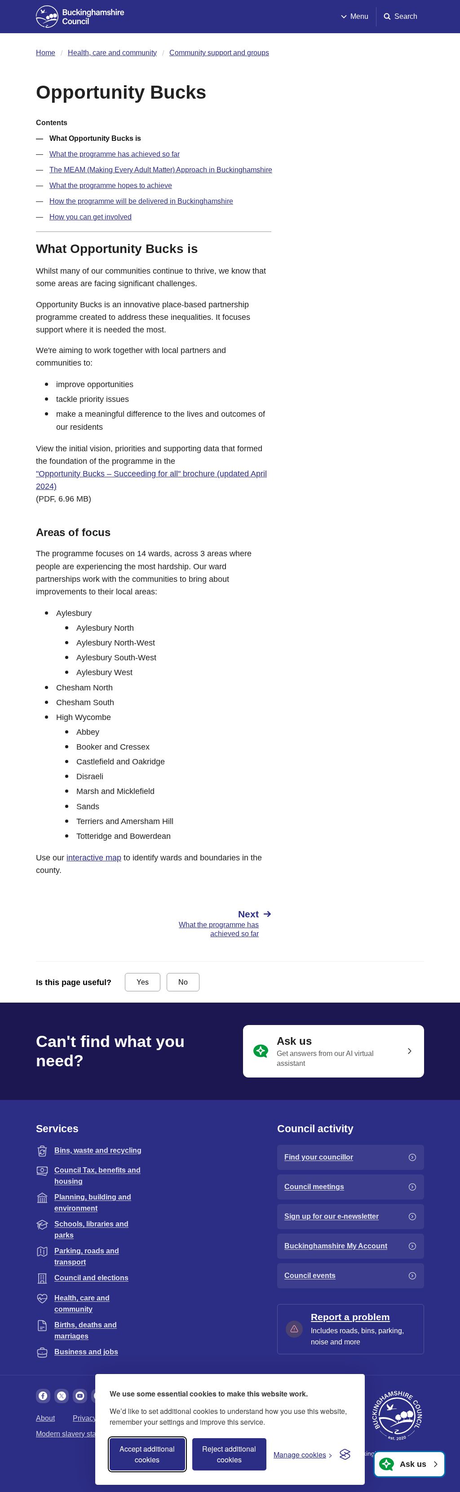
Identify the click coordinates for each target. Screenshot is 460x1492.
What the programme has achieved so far (114, 154)
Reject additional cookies (229, 1454)
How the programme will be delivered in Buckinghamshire (141, 201)
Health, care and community (112, 53)
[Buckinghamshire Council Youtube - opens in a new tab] (80, 1396)
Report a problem (350, 1317)
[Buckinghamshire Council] (80, 16)
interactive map (93, 857)
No (183, 982)
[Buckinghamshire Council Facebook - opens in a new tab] (43, 1396)
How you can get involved (90, 217)
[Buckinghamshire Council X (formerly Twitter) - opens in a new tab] (61, 1396)
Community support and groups (219, 53)
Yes (143, 982)
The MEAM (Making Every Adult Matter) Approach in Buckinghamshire (160, 170)
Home (45, 53)
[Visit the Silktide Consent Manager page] (345, 1454)
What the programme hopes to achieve (110, 185)
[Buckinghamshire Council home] (397, 1416)
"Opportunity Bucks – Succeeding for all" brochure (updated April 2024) (151, 480)
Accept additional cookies (147, 1454)
